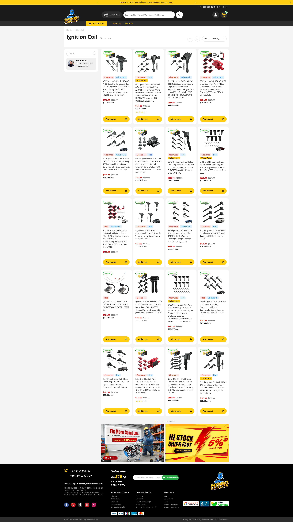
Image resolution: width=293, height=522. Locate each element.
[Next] (196, 2)
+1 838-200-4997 (203, 7)
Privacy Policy (141, 504)
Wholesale (115, 501)
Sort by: (207, 39)
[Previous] (97, 2)
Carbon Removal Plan (119, 507)
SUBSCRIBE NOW (172, 477)
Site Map (82, 520)
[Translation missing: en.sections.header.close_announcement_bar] (290, 2)
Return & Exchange (143, 501)
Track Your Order (220, 7)
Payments (140, 499)
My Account (168, 499)
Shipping (139, 496)
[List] (197, 39)
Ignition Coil (79, 30)
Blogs (166, 496)
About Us (114, 496)
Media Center (116, 504)
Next (171, 421)
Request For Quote (171, 504)
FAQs (166, 501)
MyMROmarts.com (71, 520)
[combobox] (81, 53)
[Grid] (190, 39)
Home (69, 30)
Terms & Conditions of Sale (146, 507)
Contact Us (115, 499)
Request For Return (171, 507)
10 (167, 421)
